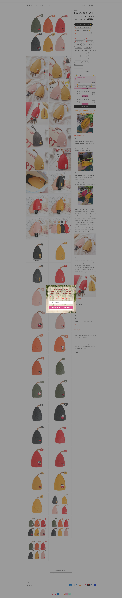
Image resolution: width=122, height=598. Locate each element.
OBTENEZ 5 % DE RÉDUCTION (61, 307)
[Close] (74, 286)
